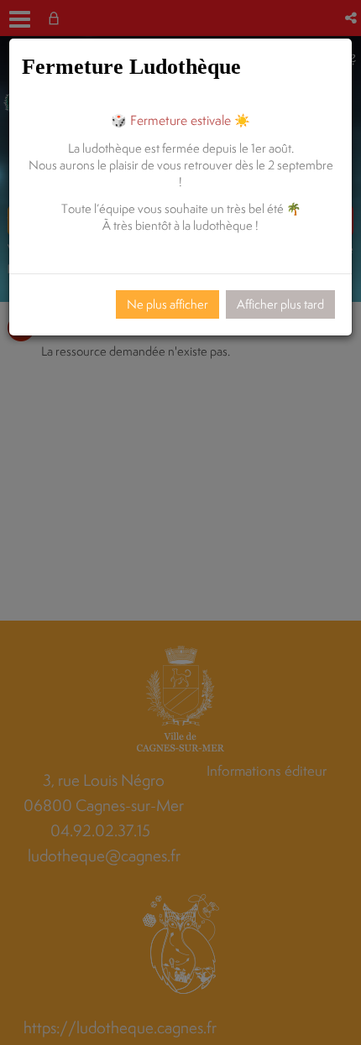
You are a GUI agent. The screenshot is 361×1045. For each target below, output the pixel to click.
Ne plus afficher (167, 304)
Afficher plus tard (280, 304)
